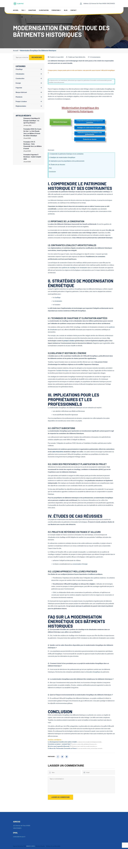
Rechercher (37, 57)
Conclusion (52, 171)
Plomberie (19, 97)
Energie (18, 83)
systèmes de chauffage (69, 267)
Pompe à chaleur (21, 101)
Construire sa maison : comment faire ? (59, 744)
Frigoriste (19, 87)
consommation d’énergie (80, 564)
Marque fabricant (21, 92)
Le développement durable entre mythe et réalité (62, 742)
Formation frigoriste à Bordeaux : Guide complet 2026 (32, 157)
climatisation (83, 267)
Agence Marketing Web (19, 846)
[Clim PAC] (18, 3)
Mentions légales (40, 846)
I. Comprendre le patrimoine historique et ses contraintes (66, 154)
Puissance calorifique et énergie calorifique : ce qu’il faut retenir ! (32, 121)
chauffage (57, 297)
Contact (73, 10)
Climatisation (44, 10)
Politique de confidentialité (53, 846)
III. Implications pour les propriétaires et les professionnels (66, 161)
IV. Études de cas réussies (57, 164)
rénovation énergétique (93, 672)
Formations (56, 10)
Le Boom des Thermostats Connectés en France (62, 748)
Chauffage (32, 10)
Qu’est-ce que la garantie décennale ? (59, 746)
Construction (20, 78)
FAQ (50, 168)
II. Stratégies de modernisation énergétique (62, 157)
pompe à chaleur (69, 340)
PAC (23, 10)
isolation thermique (62, 370)
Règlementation (21, 106)
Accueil (15, 10)
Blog (65, 10)
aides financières (57, 451)
